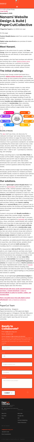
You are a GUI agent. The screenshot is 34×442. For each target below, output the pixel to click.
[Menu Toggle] (17, 6)
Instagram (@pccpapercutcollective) (15, 336)
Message (4, 377)
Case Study (4, 11)
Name (3, 344)
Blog (5, 9)
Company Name (6, 369)
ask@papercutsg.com (11, 331)
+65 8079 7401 (9, 334)
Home (2, 9)
